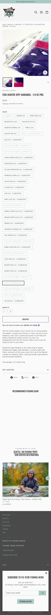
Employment (6, 526)
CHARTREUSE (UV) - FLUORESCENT (15, 164)
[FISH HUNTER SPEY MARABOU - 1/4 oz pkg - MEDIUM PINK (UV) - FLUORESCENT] (25, 434)
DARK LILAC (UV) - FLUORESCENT (15, 199)
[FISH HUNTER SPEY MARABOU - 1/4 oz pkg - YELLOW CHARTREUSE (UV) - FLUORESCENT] (12, 432)
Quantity (5, 307)
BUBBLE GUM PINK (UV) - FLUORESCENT (17, 247)
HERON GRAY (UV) (36, 116)
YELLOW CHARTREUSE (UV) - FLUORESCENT (18, 170)
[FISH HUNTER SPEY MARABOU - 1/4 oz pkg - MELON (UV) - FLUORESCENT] (28, 432)
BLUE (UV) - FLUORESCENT (13, 140)
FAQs (4, 533)
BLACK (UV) (8, 116)
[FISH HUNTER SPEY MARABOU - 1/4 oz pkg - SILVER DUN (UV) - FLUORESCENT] (17, 432)
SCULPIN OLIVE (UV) (28, 122)
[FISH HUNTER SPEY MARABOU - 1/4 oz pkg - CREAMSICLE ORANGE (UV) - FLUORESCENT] (9, 434)
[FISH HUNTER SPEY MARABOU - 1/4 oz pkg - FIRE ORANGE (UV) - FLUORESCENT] (12, 434)
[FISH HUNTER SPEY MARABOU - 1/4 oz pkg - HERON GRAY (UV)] (9, 430)
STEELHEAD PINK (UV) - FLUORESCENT (16, 277)
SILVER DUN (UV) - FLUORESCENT (15, 181)
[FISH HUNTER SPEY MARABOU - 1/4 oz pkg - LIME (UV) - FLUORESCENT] (23, 432)
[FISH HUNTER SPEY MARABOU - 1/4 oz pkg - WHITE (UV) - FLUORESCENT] (9, 436)
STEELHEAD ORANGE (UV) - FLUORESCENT (18, 241)
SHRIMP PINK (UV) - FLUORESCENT (15, 271)
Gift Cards (6, 522)
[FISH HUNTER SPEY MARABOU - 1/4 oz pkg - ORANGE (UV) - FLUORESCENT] (6, 434)
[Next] (48, 478)
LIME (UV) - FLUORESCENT (12, 193)
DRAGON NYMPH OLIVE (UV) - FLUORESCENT (18, 217)
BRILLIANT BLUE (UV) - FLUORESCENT (16, 146)
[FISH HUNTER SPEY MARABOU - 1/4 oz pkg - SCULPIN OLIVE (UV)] (15, 430)
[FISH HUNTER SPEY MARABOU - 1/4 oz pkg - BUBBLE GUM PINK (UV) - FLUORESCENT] (17, 434)
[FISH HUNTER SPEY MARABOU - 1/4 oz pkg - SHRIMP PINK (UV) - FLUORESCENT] (28, 434)
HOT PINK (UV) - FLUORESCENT (14, 253)
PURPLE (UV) (29, 128)
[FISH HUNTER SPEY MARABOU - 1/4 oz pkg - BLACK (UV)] (4, 430)
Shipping (5, 104)
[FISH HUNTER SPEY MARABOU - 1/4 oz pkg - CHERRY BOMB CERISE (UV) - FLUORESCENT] (6, 432)
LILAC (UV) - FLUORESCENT (13, 283)
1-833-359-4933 (8, 550)
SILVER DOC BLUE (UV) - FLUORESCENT (17, 152)
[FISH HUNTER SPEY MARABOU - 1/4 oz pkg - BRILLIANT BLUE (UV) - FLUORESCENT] (31, 430)
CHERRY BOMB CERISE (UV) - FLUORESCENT (18, 158)
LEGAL (4, 565)
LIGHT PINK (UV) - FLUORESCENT (15, 259)
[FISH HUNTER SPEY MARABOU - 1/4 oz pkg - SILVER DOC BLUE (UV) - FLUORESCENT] (4, 432)
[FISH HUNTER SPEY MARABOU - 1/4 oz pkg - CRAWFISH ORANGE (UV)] (17, 430)
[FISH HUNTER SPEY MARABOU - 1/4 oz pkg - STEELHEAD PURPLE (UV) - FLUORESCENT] (6, 436)
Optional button (26, 601)
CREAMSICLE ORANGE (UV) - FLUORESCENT (18, 229)
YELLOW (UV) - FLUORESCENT (14, 301)
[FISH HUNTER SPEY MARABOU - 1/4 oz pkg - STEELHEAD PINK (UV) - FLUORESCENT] (31, 434)
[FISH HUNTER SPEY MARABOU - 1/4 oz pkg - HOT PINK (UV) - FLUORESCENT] (20, 434)
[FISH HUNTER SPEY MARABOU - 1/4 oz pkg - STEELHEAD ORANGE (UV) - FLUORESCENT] (15, 434)
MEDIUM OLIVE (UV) (10, 122)
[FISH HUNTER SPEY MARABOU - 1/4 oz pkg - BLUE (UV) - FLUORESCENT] (28, 430)
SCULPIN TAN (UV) (10, 134)
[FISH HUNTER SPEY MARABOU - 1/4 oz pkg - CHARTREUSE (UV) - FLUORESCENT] (9, 432)
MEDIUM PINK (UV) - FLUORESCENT (15, 265)
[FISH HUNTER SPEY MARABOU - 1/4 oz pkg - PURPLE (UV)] (20, 430)
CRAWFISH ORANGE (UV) (12, 128)
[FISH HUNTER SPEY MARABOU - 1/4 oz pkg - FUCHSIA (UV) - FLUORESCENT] (20, 432)
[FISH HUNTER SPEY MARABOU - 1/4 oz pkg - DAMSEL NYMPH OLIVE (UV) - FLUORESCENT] (31, 432)
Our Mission (6, 515)
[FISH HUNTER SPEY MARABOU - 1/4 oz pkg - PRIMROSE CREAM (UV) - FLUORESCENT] (15, 432)
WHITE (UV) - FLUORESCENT (13, 295)
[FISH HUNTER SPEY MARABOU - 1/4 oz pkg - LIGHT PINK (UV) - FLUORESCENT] (23, 434)
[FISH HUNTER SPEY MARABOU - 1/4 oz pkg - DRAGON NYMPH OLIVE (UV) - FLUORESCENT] (4, 434)
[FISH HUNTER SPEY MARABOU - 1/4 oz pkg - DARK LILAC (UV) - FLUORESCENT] (25, 432)
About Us (5, 518)
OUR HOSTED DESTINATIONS (27, 454)
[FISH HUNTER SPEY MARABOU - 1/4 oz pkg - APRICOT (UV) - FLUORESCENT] (25, 430)
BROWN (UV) (21, 116)
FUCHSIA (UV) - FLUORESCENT (14, 187)
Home (4, 24)
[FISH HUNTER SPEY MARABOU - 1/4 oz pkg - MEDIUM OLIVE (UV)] (12, 430)
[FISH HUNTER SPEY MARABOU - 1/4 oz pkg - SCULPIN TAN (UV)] (23, 430)
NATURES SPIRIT (9, 91)
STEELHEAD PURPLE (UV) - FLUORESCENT (17, 289)
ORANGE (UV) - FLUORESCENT (14, 223)
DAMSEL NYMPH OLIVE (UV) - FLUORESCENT (18, 211)
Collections (10, 24)
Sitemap (5, 529)
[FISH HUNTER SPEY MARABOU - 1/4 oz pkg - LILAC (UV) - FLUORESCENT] (4, 436)
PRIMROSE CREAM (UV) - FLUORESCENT (17, 176)
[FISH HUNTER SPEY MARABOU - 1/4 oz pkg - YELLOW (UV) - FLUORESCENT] (12, 436)
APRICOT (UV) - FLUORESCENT (31, 134)
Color (4, 112)
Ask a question (8, 370)
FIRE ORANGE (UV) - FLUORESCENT (15, 235)
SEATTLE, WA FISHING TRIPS (25, 451)
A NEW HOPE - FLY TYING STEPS (23, 24)
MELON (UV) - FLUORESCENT (13, 205)
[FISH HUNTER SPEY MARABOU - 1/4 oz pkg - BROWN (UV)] (6, 430)
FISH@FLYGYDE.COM (9, 555)
